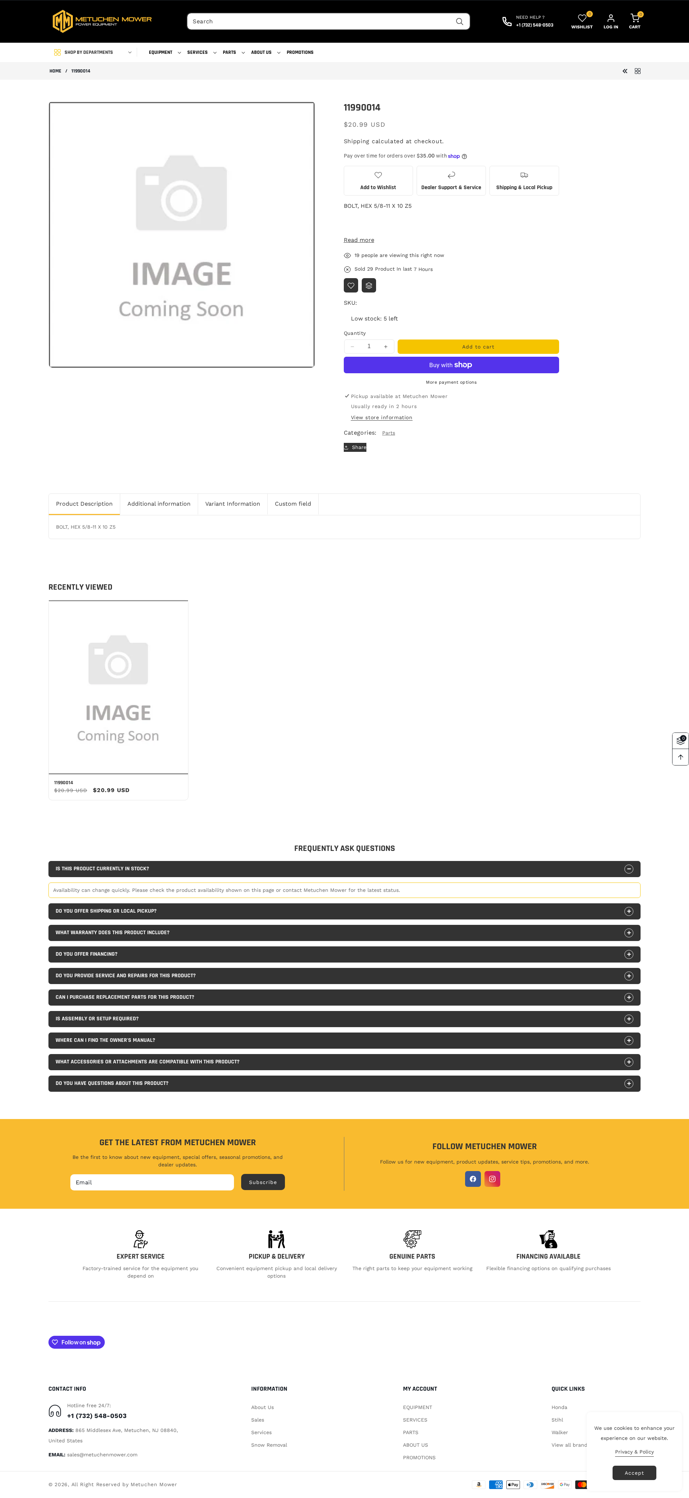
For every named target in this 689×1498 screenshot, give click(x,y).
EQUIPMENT (417, 1407)
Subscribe (263, 1182)
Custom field (293, 503)
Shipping (357, 141)
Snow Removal (269, 1445)
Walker (560, 1432)
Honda (559, 1407)
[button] (163, 52)
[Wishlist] (351, 285)
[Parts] (638, 70)
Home (55, 71)
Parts (388, 433)
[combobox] (328, 21)
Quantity (355, 333)
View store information (382, 417)
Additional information (159, 503)
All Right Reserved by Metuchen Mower (124, 1484)
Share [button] (359, 447)
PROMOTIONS (419, 1457)
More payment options (451, 382)
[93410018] (625, 70)
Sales (257, 1419)
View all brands (571, 1445)
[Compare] (369, 285)
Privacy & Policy (634, 1452)
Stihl (557, 1419)
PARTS (410, 1432)
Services (261, 1432)
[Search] (460, 21)
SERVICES (415, 1419)
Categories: (360, 433)
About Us (262, 1407)
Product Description (84, 503)
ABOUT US (415, 1445)
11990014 (63, 783)
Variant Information (232, 503)
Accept (634, 1473)
